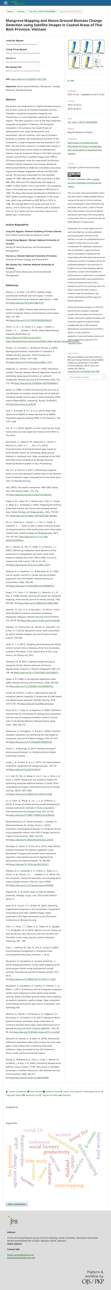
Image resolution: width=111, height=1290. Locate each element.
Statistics (66, 1095)
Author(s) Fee (32, 1095)
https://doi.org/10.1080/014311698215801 (38, 603)
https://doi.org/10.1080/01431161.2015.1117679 (32, 979)
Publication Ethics (92, 1091)
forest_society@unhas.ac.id (20, 1254)
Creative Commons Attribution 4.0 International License (84, 183)
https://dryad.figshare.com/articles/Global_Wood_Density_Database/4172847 (43, 341)
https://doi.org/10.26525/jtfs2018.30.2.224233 (31, 839)
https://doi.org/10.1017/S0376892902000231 (30, 320)
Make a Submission (17, 1204)
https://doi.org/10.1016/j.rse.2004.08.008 (29, 1077)
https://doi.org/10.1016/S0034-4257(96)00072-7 (32, 585)
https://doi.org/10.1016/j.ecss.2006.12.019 (29, 564)
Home (10, 11)
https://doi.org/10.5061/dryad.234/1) (23, 337)
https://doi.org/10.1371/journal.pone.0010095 (31, 885)
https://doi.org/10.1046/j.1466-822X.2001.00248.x (33, 515)
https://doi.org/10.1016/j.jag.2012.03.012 (29, 864)
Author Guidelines (17, 1091)
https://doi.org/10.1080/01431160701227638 (30, 794)
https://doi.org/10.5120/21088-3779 (26, 302)
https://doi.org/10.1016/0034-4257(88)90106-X (31, 686)
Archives (20, 11)
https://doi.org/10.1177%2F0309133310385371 (36, 672)
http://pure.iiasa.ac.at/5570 (22, 404)
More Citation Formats (79, 377)
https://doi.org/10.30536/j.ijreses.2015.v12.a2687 (36, 1032)
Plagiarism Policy (50, 1095)
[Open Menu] (6, 3)
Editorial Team (52, 1091)
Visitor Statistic (14, 1243)
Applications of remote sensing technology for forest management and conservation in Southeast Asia (85, 146)
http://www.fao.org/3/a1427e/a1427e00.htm (30, 494)
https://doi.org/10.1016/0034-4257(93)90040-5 (36, 383)
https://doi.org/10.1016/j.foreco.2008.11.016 (30, 362)
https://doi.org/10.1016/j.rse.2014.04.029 (40, 620)
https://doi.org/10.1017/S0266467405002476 (30, 742)
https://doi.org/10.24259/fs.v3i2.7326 (28, 79)
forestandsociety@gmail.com (21, 1257)
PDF (72, 80)
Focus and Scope (71, 1091)
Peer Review (36, 1091)
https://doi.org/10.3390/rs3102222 (37, 703)
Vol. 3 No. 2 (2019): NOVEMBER (42, 11)
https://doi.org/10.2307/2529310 (24, 769)
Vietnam (72, 153)
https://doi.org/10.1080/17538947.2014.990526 (31, 815)
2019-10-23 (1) (74, 108)
